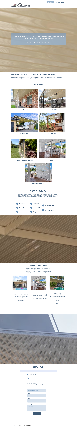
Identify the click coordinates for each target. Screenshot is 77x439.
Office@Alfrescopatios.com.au (37, 374)
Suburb (29, 398)
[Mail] (27, 375)
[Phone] (56, 2)
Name (29, 393)
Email (28, 388)
